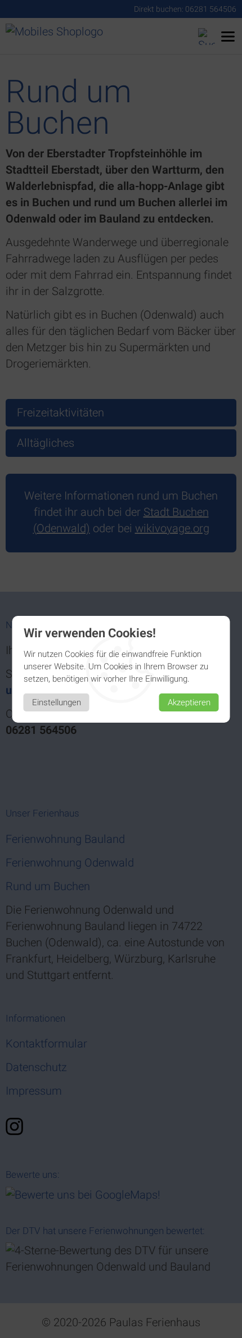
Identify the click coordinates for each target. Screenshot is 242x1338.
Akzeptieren (189, 702)
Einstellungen (56, 702)
